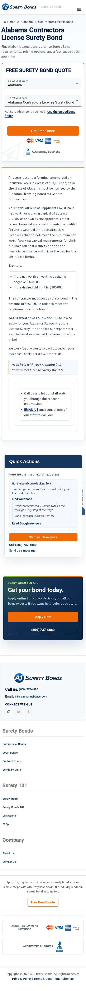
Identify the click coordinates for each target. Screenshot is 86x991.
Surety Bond (10, 798)
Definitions (9, 815)
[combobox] (43, 85)
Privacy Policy (22, 978)
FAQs (6, 824)
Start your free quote (43, 537)
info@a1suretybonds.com (31, 696)
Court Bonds (10, 752)
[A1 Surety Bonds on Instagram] (8, 711)
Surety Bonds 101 (13, 807)
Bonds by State (12, 769)
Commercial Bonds (14, 744)
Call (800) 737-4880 (23, 545)
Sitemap (68, 978)
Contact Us (9, 861)
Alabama (26, 22)
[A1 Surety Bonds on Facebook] (28, 711)
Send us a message (22, 550)
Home (10, 22)
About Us (8, 853)
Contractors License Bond (55, 22)
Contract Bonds (12, 761)
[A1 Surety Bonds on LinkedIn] (18, 711)
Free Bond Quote (43, 902)
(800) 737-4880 (43, 630)
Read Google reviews (26, 523)
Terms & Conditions (47, 978)
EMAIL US (31, 410)
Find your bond (22, 499)
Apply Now (43, 617)
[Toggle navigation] (79, 8)
